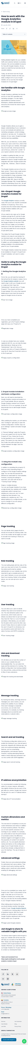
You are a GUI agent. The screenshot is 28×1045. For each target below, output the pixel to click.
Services (3, 1021)
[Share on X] (10, 28)
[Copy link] (16, 28)
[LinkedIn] (8, 974)
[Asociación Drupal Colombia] (16, 984)
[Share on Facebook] (6, 28)
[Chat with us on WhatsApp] (24, 1041)
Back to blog (6, 11)
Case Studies (4, 1024)
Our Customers (18, 1021)
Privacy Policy (18, 1026)
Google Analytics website (11, 281)
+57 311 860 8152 (5, 1009)
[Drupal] (17, 974)
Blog (16, 1024)
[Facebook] (3, 974)
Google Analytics (9, 200)
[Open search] (14, 3)
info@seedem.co (5, 1013)
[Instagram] (8, 979)
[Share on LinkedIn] (13, 28)
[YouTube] (3, 979)
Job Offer (3, 1026)
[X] (12, 974)
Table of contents (7, 34)
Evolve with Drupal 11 (8, 1039)
